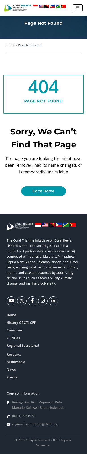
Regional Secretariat (23, 345)
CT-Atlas (13, 337)
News (11, 369)
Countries (15, 330)
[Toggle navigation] (78, 7)
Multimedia (16, 362)
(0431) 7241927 (23, 416)
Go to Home (44, 191)
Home (10, 45)
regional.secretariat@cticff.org (35, 424)
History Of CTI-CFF (21, 322)
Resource (14, 354)
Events (12, 377)
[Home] (17, 8)
